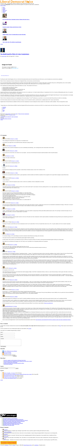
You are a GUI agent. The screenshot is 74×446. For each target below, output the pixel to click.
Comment (2, 338)
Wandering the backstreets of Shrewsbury (16, 419)
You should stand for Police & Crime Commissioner (14, 54)
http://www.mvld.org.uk (48, 303)
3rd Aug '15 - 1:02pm (14, 138)
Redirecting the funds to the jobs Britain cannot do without (14, 363)
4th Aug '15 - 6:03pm (13, 279)
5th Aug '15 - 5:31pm (15, 289)
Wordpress (6, 445)
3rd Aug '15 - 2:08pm (12, 145)
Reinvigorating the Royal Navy (9, 375)
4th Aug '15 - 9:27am (11, 214)
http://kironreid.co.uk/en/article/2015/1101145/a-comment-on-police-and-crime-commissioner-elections (53, 319)
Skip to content (3, 5)
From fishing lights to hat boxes (5, 118)
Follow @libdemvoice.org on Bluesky (10, 351)
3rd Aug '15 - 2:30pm (13, 150)
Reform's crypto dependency (12, 418)
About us (4, 11)
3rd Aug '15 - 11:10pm (14, 202)
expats (5, 438)
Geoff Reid (6, 434)
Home (4, 7)
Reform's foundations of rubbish (15, 422)
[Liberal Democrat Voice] (16, 2)
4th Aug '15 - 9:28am (15, 221)
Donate (4, 9)
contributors (36, 445)
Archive (4, 8)
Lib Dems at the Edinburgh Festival (10, 378)
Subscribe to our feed (7, 353)
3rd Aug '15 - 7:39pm (14, 172)
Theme (4, 12)
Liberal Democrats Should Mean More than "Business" (18, 420)
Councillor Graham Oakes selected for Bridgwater (16, 421)
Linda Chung (6, 436)
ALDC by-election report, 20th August (10, 362)
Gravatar (29, 328)
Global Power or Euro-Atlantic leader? (10, 376)
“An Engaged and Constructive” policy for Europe (9, 116)
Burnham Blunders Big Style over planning (15, 423)
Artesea (14, 445)
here (60, 325)
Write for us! (5, 10)
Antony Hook (4, 56)
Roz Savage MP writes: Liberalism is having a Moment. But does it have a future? (18, 361)
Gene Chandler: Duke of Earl (14, 424)
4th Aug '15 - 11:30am (13, 244)
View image (2, 75)
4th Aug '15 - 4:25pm (12, 268)
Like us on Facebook (7, 352)
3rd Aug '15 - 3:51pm (10, 155)
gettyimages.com (6, 75)
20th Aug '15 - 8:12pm (13, 306)
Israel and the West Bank (8, 364)
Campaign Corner (12, 114)
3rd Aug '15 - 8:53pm (11, 184)
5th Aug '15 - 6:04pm (13, 296)
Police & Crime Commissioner (24, 113)
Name (1, 332)
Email (1, 334)
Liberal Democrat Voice (28, 445)
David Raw (6, 429)
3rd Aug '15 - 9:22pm (15, 190)
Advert (1, 44)
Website (1, 336)
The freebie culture (10, 425)
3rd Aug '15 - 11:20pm (11, 208)
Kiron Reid (7, 306)
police (16, 113)
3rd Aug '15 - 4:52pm (15, 160)
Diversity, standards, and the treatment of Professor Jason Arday (15, 360)
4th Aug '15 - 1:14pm (11, 251)
